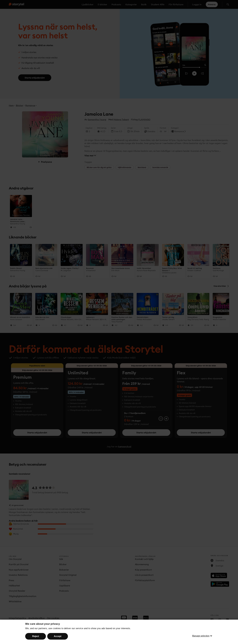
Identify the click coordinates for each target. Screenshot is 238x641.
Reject (35, 636)
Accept (57, 636)
